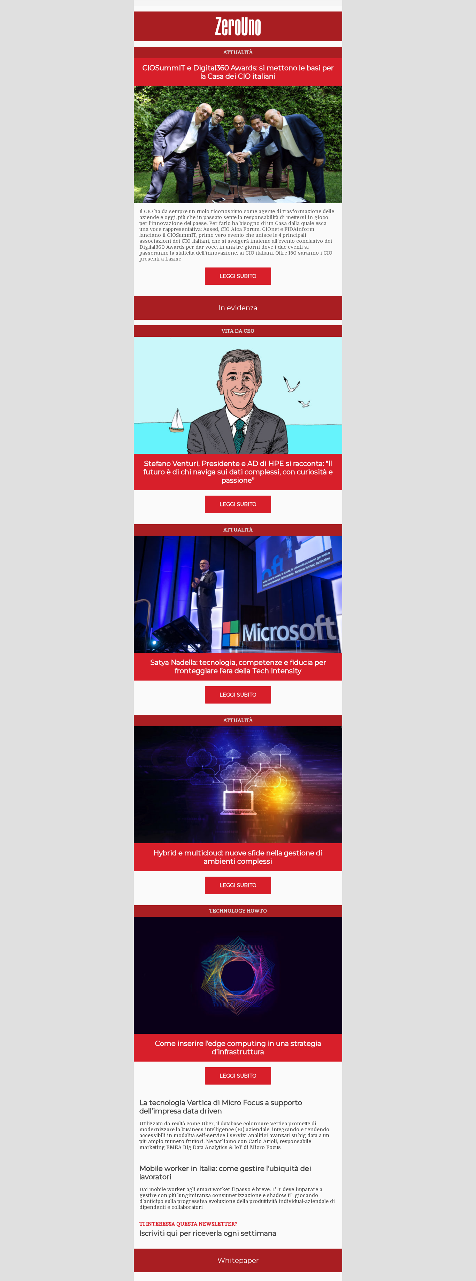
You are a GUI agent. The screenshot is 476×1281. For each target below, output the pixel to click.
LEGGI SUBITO (238, 276)
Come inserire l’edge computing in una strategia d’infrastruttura (238, 1047)
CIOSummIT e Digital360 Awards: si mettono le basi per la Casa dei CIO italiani (238, 72)
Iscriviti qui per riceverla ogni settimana (207, 1233)
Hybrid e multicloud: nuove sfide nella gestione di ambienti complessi (238, 857)
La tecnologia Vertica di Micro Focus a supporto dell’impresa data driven (220, 1106)
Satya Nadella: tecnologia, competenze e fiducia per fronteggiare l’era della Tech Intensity (238, 666)
